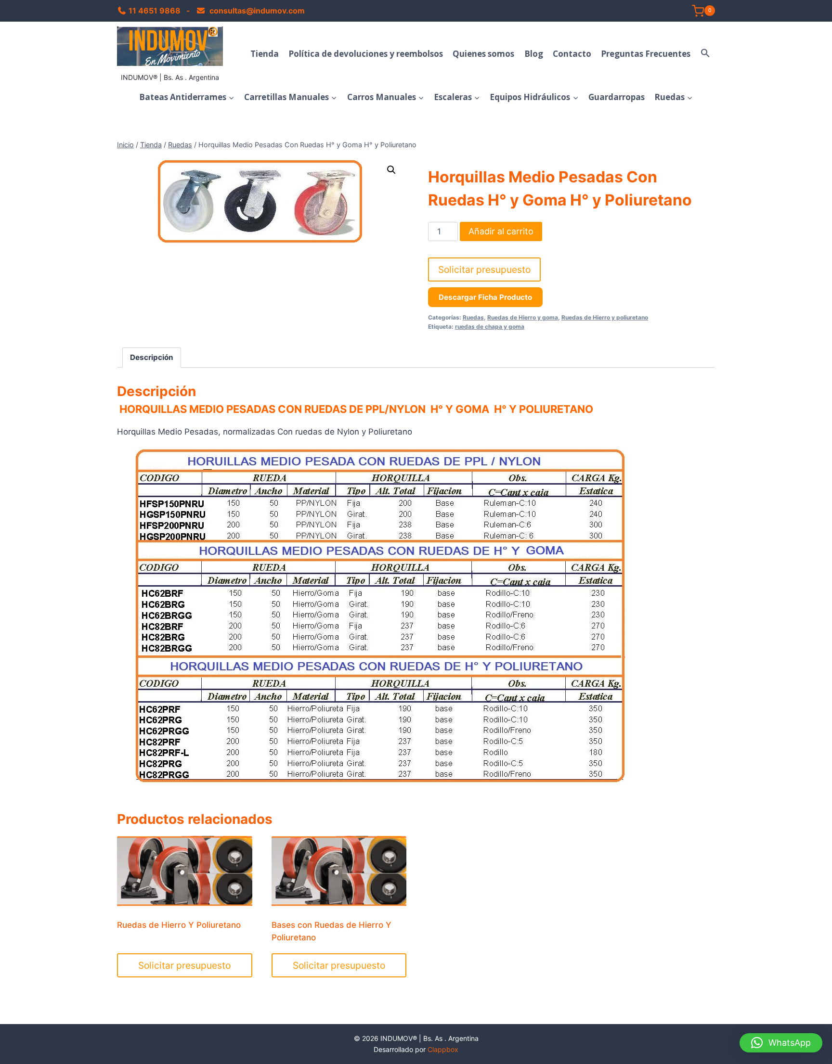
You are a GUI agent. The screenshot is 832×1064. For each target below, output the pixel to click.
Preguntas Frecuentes (645, 53)
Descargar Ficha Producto (485, 297)
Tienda (264, 53)
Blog (533, 53)
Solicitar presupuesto (484, 269)
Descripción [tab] (151, 357)
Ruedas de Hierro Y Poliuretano (179, 925)
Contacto (572, 53)
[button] (705, 53)
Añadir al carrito (500, 231)
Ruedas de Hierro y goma (522, 317)
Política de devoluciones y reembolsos (365, 53)
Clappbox (443, 1049)
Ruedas (473, 317)
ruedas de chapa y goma (489, 326)
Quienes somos (483, 53)
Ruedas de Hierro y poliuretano (604, 317)
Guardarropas (616, 97)
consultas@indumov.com (256, 10)
